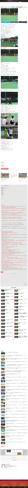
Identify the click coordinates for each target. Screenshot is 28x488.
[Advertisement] (14, 4)
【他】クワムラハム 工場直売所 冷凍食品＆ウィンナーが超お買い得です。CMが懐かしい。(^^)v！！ (14, 258)
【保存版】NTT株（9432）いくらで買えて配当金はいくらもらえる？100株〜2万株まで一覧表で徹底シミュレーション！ (14, 221)
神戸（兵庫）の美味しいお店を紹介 (6, 231)
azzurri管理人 (8, 464)
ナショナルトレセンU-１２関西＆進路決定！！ (7, 250)
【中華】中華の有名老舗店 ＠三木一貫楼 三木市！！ (8, 267)
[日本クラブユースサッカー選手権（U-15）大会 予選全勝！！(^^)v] (14, 176)
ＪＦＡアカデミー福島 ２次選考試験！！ (7, 254)
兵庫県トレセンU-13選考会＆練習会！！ (6, 247)
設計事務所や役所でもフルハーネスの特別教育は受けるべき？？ (9, 253)
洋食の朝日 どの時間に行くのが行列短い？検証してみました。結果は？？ (10, 268)
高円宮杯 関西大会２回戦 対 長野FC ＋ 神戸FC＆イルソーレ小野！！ (23, 179)
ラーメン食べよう (4, 248)
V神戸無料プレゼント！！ (5, 236)
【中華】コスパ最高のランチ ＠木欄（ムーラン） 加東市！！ (9, 249)
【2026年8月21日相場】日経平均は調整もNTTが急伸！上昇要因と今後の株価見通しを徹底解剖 (13, 224)
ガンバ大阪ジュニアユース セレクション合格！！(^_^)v (8, 257)
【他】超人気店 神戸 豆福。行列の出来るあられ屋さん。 (9, 251)
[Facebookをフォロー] (7, 468)
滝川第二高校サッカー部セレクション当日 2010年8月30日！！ (9, 264)
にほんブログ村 (2, 163)
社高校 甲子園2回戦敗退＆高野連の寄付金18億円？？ (8, 232)
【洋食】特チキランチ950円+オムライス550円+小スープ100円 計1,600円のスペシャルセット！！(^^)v (14, 206)
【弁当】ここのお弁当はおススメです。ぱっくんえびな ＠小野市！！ (10, 243)
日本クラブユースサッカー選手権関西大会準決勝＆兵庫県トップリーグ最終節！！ (4, 179)
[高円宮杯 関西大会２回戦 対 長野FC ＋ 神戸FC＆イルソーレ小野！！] (23, 175)
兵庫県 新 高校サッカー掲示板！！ (6, 239)
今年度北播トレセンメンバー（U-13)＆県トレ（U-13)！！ (8, 246)
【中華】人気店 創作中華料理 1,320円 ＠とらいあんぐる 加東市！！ (10, 242)
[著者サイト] (6, 468)
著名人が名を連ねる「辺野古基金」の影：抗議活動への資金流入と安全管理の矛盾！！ (12, 252)
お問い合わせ (3, 233)
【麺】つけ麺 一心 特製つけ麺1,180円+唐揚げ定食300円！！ (9, 207)
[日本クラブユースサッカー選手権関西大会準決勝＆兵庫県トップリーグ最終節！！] (5, 175)
